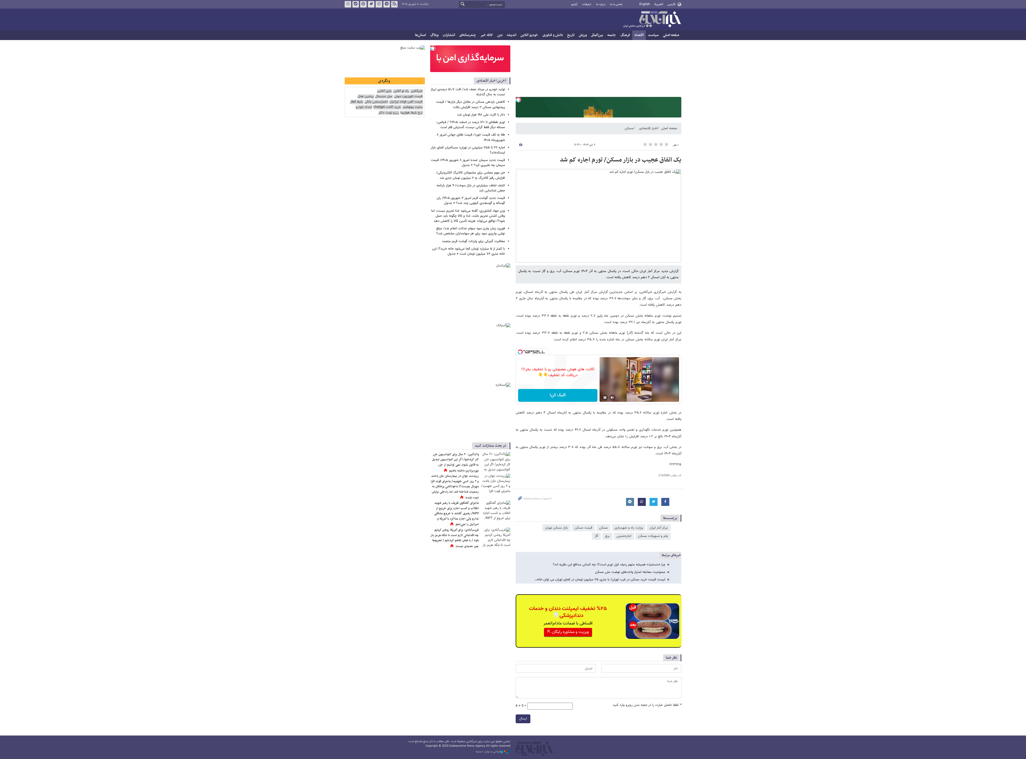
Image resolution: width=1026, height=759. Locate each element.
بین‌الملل (597, 35)
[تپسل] (518, 99)
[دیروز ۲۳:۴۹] (495, 537)
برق (607, 536)
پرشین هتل (365, 96)
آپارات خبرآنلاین (363, 4)
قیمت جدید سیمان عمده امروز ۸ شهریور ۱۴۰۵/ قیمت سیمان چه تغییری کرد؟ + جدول (468, 163)
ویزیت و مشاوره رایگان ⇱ (568, 632)
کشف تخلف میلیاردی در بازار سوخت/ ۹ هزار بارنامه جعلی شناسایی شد (471, 188)
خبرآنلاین (652, 19)
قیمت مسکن (583, 527)
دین (500, 35)
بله (355, 4)
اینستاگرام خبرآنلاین (379, 4)
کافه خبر (486, 35)
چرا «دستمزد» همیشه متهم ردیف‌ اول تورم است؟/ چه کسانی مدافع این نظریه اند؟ (609, 564)
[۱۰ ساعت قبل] (495, 483)
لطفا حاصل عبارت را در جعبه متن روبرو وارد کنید (647, 705)
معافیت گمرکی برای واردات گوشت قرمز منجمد (473, 241)
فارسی (671, 4)
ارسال (523, 718)
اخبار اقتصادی (648, 128)
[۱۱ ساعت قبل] (495, 461)
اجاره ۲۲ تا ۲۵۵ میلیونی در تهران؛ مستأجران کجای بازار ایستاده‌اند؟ (468, 150)
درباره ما (600, 4)
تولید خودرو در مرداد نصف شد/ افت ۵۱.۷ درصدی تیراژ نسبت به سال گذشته (468, 92)
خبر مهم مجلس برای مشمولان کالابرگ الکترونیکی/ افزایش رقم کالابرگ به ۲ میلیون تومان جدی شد (470, 175)
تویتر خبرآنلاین (371, 4)
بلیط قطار (356, 101)
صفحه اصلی (671, 35)
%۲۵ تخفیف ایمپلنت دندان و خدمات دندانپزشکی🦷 (568, 612)
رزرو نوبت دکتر (388, 112)
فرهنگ (625, 35)
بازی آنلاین (384, 91)
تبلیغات (586, 4)
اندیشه (511, 35)
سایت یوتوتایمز (412, 107)
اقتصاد (639, 35)
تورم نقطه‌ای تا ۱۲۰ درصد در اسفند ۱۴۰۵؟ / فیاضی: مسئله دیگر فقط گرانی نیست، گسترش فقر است (470, 125)
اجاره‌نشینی (623, 536)
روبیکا (348, 4)
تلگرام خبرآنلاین (386, 4)
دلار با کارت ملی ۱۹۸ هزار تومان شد (481, 114)
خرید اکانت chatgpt (387, 107)
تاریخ (570, 35)
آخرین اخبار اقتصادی (491, 81)
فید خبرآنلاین (394, 4)
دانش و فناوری (552, 35)
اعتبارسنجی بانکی (376, 101)
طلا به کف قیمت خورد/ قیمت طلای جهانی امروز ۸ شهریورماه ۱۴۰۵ (471, 137)
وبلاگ (434, 35)
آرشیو (574, 4)
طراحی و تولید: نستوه (488, 752)
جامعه (611, 35)
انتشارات (449, 35)
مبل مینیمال (383, 96)
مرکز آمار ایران (659, 527)
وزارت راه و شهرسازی (629, 527)
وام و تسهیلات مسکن (653, 536)
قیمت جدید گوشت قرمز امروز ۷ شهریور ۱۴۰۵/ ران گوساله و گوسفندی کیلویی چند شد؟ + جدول (471, 200)
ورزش (583, 35)
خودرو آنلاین (529, 35)
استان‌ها (420, 35)
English (644, 4)
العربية (658, 4)
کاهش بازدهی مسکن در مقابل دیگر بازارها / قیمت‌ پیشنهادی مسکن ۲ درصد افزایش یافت (470, 104)
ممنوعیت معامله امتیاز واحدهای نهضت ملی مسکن (630, 572)
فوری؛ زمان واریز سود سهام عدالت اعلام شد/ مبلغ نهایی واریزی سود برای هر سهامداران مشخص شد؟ (470, 231)
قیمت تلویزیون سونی (408, 96)
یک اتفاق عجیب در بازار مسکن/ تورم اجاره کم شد (620, 160)
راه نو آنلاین (401, 91)
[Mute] (612, 397)
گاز (596, 536)
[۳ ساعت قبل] (495, 510)
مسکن (629, 128)
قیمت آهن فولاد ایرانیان (405, 101)
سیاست (653, 35)
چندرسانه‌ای (467, 35)
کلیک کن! (558, 395)
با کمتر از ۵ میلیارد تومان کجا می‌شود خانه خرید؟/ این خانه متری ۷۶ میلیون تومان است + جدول (468, 251)
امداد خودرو (364, 107)
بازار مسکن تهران (556, 527)
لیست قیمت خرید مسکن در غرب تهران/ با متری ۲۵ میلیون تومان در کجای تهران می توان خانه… (599, 579)
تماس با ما (616, 4)
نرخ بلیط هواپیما (411, 112)
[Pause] (605, 397)
